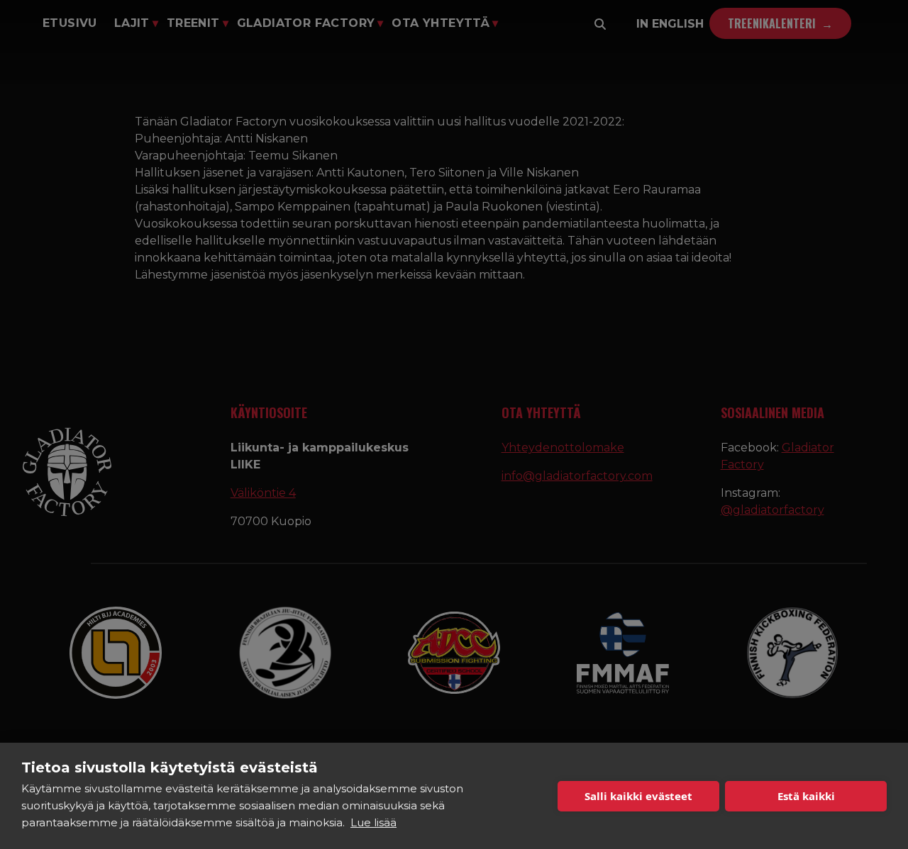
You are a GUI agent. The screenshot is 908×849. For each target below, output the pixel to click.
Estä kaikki (806, 796)
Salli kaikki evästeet (638, 796)
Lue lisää (373, 822)
